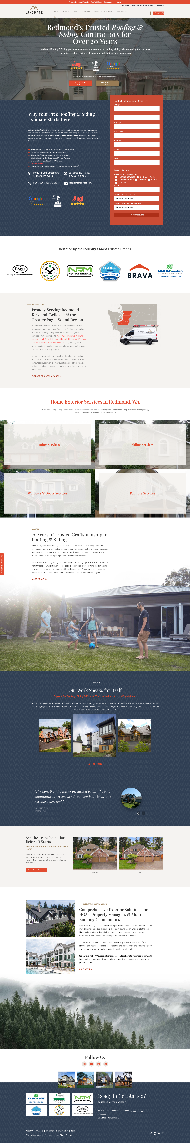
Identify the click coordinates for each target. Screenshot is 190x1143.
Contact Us (126, 5)
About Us (30, 1131)
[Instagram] (84, 1064)
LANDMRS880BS (37, 163)
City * (116, 150)
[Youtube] (91, 1064)
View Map (102, 1118)
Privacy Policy (62, 1131)
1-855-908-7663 (139, 5)
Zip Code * (118, 141)
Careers (39, 1131)
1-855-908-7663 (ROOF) (45, 183)
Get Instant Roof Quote (112, 2)
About (56, 12)
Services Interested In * (125, 174)
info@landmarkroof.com (80, 183)
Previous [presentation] (138, 813)
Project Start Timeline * (126, 194)
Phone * (117, 123)
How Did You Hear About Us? (127, 203)
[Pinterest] (98, 1064)
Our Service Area (114, 1118)
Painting (98, 12)
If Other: (118, 185)
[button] (54, 16)
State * (117, 159)
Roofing (65, 12)
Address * (118, 132)
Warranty (50, 1131)
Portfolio (108, 12)
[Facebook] (105, 1064)
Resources (122, 12)
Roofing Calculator (156, 5)
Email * (117, 114)
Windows (86, 12)
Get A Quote (158, 13)
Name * (117, 105)
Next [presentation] (143, 813)
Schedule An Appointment (112, 1102)
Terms (73, 1131)
